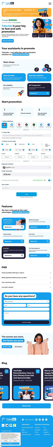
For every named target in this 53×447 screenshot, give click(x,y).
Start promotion (7, 41)
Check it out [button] (42, 14)
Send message (26, 322)
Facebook (37, 434)
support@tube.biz (29, 419)
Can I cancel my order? (9, 282)
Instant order (7, 346)
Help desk (24, 432)
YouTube (37, 427)
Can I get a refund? (7, 287)
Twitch (45, 429)
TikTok (36, 432)
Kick (44, 427)
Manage (5, 440)
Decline (15, 440)
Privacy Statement (11, 438)
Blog (23, 429)
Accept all (10, 443)
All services (18, 346)
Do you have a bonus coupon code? (10, 180)
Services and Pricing (27, 427)
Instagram (37, 429)
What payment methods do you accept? (14, 277)
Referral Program (26, 434)
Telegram (46, 432)
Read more (26, 406)
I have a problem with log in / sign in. (13, 273)
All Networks (46, 434)
